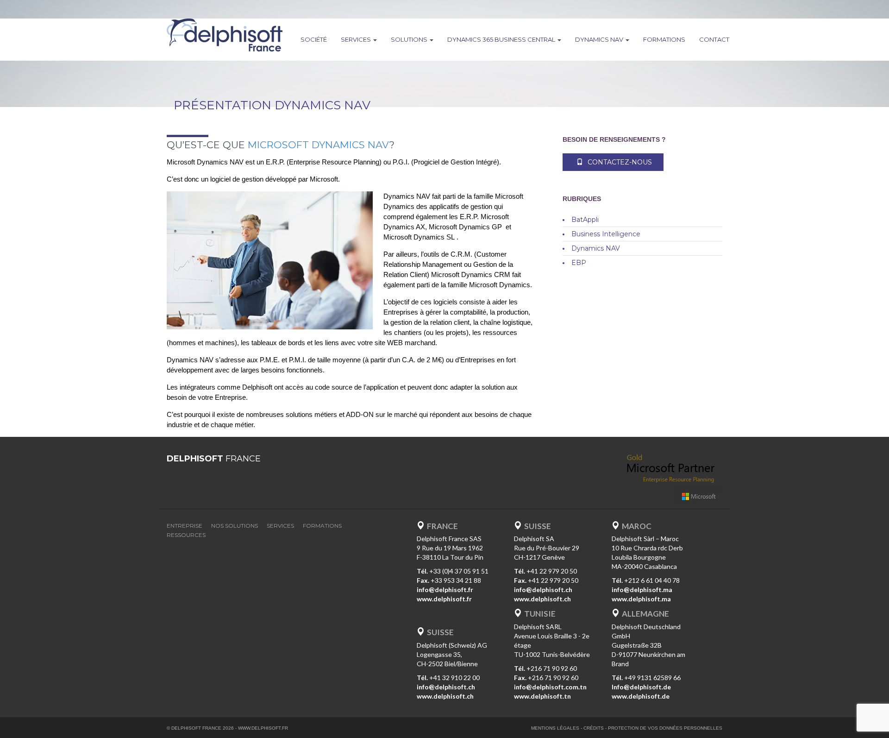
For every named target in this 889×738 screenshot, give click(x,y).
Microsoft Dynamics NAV (318, 145)
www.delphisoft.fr (263, 728)
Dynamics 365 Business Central (502, 39)
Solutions (410, 39)
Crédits (593, 728)
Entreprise (184, 525)
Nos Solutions (234, 525)
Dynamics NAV (600, 39)
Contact (714, 39)
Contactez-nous (620, 162)
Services (356, 39)
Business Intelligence (605, 234)
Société (314, 39)
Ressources (186, 534)
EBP (578, 263)
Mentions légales (555, 728)
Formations (664, 39)
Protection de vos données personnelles (665, 728)
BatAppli (585, 219)
